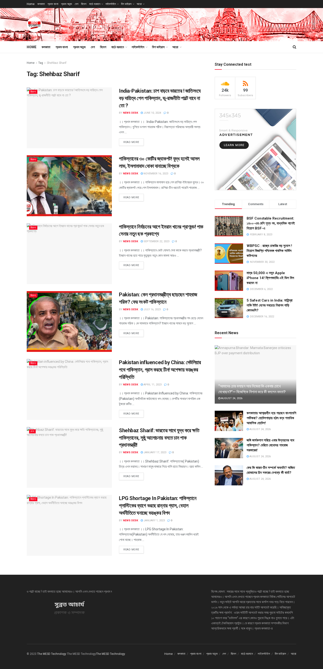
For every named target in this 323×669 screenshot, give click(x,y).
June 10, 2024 (152, 112)
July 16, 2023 (152, 309)
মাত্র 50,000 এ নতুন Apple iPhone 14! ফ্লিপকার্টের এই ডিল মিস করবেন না (270, 278)
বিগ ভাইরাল (126, 4)
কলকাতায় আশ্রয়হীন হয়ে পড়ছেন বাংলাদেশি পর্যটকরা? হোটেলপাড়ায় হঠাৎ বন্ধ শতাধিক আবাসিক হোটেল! (271, 418)
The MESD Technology (51, 654)
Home (31, 4)
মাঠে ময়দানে (94, 4)
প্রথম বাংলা (53, 4)
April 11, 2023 (152, 384)
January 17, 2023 (154, 452)
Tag (40, 63)
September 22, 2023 (156, 241)
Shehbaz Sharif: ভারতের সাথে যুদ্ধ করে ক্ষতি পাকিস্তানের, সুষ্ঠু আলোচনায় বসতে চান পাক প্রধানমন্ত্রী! (159, 437)
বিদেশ (83, 4)
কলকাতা (41, 4)
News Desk (130, 112)
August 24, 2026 (231, 398)
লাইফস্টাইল (110, 4)
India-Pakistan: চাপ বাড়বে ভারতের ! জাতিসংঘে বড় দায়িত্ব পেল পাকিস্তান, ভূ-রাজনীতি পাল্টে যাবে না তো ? (160, 98)
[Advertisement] (210, 24)
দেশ (76, 4)
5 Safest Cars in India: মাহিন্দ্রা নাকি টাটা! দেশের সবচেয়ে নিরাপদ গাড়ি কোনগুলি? (269, 305)
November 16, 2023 (155, 173)
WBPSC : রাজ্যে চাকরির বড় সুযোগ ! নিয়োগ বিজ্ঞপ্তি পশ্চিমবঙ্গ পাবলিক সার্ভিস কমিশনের (269, 251)
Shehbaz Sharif (56, 63)
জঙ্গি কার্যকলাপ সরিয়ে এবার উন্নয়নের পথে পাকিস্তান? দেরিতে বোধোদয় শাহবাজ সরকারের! (270, 445)
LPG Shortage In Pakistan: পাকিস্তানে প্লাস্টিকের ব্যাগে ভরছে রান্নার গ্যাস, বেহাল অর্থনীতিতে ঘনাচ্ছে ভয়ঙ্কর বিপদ (157, 505)
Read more (131, 142)
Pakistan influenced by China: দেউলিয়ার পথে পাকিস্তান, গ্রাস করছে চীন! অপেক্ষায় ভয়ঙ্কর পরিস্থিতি (160, 369)
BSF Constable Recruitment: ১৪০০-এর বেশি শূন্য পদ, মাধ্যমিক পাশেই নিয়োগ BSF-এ (271, 223)
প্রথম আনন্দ (66, 4)
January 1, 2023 (154, 520)
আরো (139, 4)
